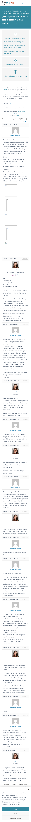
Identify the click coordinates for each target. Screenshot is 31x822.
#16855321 (25, 599)
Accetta (15, 809)
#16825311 (25, 381)
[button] (28, 789)
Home (3, 11)
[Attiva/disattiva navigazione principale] (27, 3)
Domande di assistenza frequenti (14, 42)
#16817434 (25, 259)
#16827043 (25, 445)
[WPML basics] (18, 276)
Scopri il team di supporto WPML (14, 64)
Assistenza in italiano (18, 11)
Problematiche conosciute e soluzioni (15, 38)
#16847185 (25, 477)
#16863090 (25, 715)
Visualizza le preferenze (15, 818)
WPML (5, 89)
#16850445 (25, 512)
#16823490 (25, 324)
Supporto (8, 11)
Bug (10, 104)
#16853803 (25, 559)
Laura (17, 115)
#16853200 (25, 537)
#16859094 (25, 648)
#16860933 (25, 696)
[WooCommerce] (13, 276)
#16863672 (25, 750)
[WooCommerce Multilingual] (15, 276)
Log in (23, 3)
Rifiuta (15, 813)
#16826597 (25, 419)
